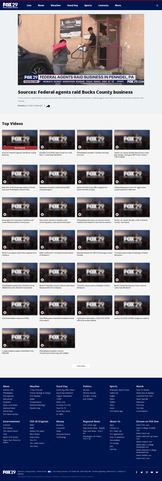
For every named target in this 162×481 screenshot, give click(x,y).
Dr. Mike (59, 414)
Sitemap (113, 449)
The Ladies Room (37, 443)
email (157, 472)
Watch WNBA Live (143, 455)
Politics (87, 386)
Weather (35, 386)
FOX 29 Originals (39, 421)
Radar (32, 399)
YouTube (140, 408)
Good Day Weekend (64, 393)
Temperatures (35, 402)
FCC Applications (116, 434)
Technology (61, 437)
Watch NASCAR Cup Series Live (147, 437)
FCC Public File (116, 431)
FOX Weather (35, 396)
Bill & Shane (35, 434)
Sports (113, 386)
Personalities (115, 440)
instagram (147, 472)
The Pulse (34, 446)
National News (9, 408)
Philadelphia (8, 393)
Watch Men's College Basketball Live (145, 445)
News (6, 386)
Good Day (61, 386)
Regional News (91, 421)
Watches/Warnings (37, 405)
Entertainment (11, 421)
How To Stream (142, 390)
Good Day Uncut (63, 411)
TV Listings (114, 443)
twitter (142, 472)
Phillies (112, 402)
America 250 (8, 390)
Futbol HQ (114, 393)
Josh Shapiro (88, 399)
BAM (32, 428)
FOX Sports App (116, 411)
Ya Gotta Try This (63, 405)
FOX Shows (7, 428)
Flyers (112, 399)
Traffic (59, 399)
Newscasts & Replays (145, 393)
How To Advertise (117, 437)
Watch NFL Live (142, 425)
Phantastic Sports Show (119, 390)
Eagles (112, 396)
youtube (152, 472)
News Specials (142, 399)
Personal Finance (63, 434)
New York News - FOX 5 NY (93, 432)
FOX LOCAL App (89, 425)
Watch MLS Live (142, 458)
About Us (115, 421)
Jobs (111, 446)
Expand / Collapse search (157, 5)
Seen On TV (61, 408)
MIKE (32, 425)
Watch (140, 386)
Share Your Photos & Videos (11, 441)
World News (8, 411)
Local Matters (142, 411)
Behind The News (37, 431)
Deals (58, 431)
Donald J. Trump (89, 396)
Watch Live (60, 402)
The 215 (33, 440)
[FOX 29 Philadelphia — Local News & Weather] (11, 5)
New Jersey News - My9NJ (94, 428)
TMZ (5, 434)
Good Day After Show (65, 390)
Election (86, 390)
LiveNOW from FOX (144, 396)
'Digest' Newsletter (64, 396)
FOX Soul (140, 405)
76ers (112, 405)
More (118, 5)
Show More (81, 366)
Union (112, 408)
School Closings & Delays (40, 393)
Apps (112, 425)
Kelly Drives (34, 437)
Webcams (140, 402)
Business (60, 425)
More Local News (10, 405)
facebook (137, 472)
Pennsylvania (8, 396)
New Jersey (7, 399)
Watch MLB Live (143, 433)
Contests (6, 425)
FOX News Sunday (10, 414)
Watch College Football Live (145, 429)
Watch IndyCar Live (144, 441)
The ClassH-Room (10, 431)
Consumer (60, 428)
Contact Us (114, 428)
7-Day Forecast (36, 390)
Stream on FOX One (147, 421)
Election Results (89, 393)
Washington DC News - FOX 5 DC (92, 437)
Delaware (7, 402)
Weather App (35, 408)
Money (60, 421)
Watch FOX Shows (10, 437)
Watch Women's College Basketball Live (146, 451)
